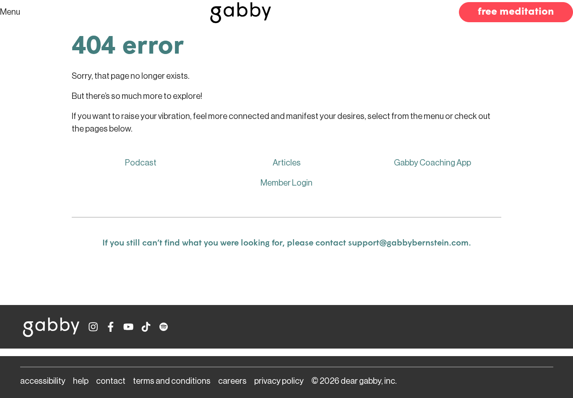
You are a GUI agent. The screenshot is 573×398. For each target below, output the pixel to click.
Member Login (286, 183)
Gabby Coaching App (432, 163)
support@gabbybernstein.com (408, 243)
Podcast (140, 163)
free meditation (516, 12)
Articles (287, 163)
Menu (10, 12)
